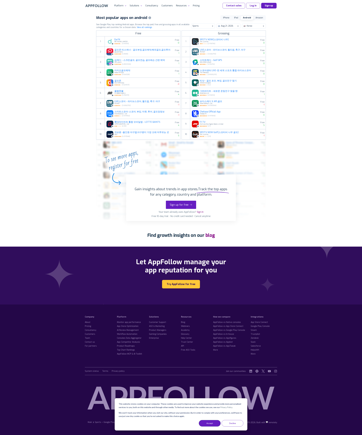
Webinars (185, 326)
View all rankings (144, 27)
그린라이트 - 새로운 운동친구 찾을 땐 (219, 91)
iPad (236, 17)
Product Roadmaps (126, 346)
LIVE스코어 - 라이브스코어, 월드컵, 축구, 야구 (137, 101)
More (215, 350)
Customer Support (157, 322)
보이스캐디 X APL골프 (211, 101)
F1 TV (202, 122)
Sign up (269, 5)
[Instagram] (275, 371)
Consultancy (151, 5)
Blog (183, 322)
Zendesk (255, 338)
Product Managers (157, 330)
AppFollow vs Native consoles (227, 322)
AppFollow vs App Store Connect (228, 326)
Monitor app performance (129, 322)
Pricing (196, 5)
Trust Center (187, 342)
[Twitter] (263, 371)
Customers (167, 5)
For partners (91, 346)
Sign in (200, 211)
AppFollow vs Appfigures (224, 338)
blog (210, 235)
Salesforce (256, 346)
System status (92, 371)
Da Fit (117, 39)
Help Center (186, 338)
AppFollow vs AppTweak (224, 346)
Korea (249, 26)
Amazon (259, 17)
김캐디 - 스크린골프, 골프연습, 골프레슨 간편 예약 (139, 60)
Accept (209, 423)
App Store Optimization (127, 326)
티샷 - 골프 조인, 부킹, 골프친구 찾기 (218, 81)
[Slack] (256, 371)
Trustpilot (255, 334)
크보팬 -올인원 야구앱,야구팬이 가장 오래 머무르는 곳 (141, 132)
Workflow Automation (127, 334)
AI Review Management (128, 330)
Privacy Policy (226, 407)
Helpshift (255, 350)
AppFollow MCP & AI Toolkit (129, 354)
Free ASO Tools (188, 350)
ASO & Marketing (157, 326)
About (87, 322)
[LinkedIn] (250, 371)
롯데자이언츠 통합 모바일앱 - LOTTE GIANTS (137, 122)
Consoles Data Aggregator (129, 338)
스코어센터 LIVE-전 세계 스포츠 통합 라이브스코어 (225, 70)
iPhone (226, 17)
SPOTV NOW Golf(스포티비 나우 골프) (219, 132)
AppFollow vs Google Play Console (229, 330)
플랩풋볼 (118, 91)
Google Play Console (260, 326)
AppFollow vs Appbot (223, 342)
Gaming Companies (158, 334)
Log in (253, 5)
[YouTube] (269, 371)
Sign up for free (179, 204)
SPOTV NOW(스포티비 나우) (214, 39)
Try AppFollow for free (181, 284)
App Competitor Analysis (128, 342)
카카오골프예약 (122, 70)
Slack (253, 342)
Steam (254, 330)
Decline (232, 423)
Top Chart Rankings (126, 350)
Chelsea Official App (210, 111)
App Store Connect (259, 322)
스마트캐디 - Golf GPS (211, 60)
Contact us (90, 342)
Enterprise (154, 338)
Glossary (185, 334)
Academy (185, 330)
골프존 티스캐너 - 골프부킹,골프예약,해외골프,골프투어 (142, 50)
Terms (105, 371)
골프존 (117, 81)
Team (87, 338)
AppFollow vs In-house (223, 334)
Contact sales (234, 5)
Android (247, 17)
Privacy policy (118, 371)
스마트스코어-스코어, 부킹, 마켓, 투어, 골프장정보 (139, 111)
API (182, 346)
